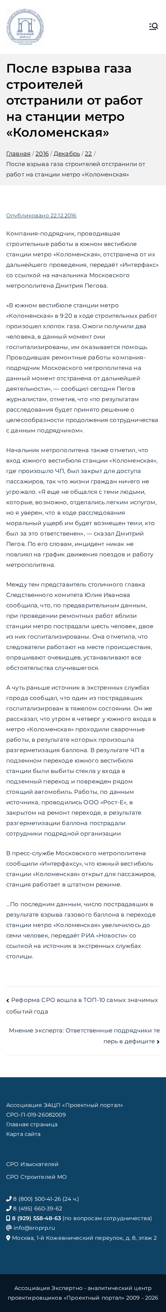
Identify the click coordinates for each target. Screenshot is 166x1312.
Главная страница (32, 1124)
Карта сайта (23, 1134)
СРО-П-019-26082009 (36, 1114)
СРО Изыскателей (32, 1164)
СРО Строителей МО (36, 1176)
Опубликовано (41, 215)
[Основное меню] (153, 27)
